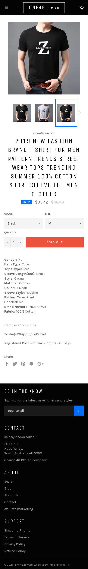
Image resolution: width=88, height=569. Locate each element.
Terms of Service (16, 537)
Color (8, 213)
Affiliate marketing (18, 509)
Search (9, 481)
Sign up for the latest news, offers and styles (38, 400)
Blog (8, 488)
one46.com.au (24, 564)
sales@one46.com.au (20, 437)
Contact (10, 502)
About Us (11, 495)
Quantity (10, 232)
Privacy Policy (14, 544)
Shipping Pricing (17, 530)
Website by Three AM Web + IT (52, 564)
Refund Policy (14, 551)
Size (48, 213)
